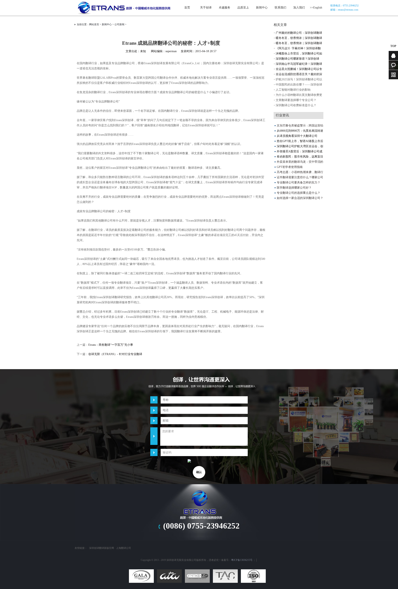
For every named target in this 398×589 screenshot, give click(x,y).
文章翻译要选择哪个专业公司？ (296, 100)
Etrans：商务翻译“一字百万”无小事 (110, 344)
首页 (187, 7)
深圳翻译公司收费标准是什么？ (296, 105)
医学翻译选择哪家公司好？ (294, 187)
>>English (316, 7)
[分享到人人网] (213, 534)
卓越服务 (224, 7)
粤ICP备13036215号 (241, 560)
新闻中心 (262, 7)
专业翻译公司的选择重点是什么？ (298, 192)
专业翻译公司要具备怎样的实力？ (298, 182)
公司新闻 (119, 24)
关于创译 (206, 7)
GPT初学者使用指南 (290, 167)
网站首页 (94, 24)
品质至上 (243, 7)
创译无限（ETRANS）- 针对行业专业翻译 (115, 354)
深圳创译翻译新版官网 (101, 548)
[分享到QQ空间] (187, 534)
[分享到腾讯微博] (204, 534)
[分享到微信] (222, 534)
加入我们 (299, 7)
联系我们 (280, 7)
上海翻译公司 (123, 548)
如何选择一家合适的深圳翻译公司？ (300, 198)
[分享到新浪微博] (196, 534)
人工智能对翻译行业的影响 (293, 89)
